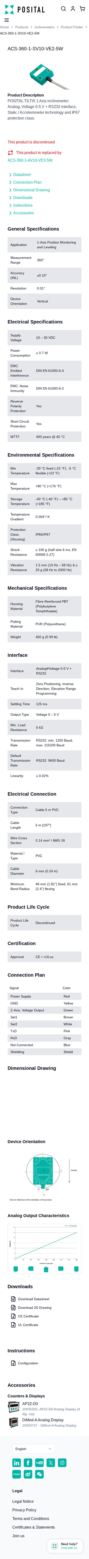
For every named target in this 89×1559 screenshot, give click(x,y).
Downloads (23, 198)
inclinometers (45, 27)
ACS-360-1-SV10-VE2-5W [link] (19, 33)
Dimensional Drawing (31, 190)
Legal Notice (23, 1501)
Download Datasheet (33, 1299)
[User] (63, 8)
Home (4, 27)
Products (21, 27)
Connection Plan (27, 182)
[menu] (4, 18)
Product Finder (72, 27)
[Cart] (82, 8)
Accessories (23, 213)
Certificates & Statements (33, 1527)
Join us (18, 1536)
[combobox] (33, 1449)
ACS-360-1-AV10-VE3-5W (30, 160)
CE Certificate (28, 1316)
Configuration (28, 1363)
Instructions (23, 205)
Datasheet (22, 175)
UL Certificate (28, 1325)
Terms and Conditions (30, 1519)
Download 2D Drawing (35, 1308)
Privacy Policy (24, 1510)
